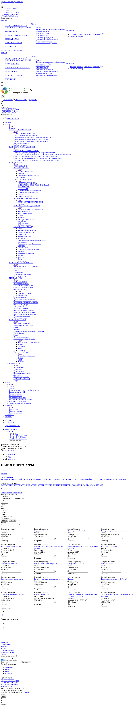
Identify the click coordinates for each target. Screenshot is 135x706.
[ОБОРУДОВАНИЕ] (18, 29)
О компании (5, 644)
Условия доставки (7, 652)
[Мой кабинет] (2, 84)
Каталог (12, 128)
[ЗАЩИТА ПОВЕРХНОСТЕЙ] (18, 24)
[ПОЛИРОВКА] (18, 45)
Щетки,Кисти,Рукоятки (26, 356)
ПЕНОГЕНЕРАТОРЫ (26, 172)
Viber (9, 457)
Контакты (4, 646)
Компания (4, 643)
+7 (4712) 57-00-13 (7, 10)
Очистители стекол (25, 293)
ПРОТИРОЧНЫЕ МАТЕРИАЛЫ (26, 267)
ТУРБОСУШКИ (7, 485)
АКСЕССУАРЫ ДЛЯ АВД (27, 230)
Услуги (11, 386)
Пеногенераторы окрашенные (11, 493)
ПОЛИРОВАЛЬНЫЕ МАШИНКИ (30, 202)
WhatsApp (11, 459)
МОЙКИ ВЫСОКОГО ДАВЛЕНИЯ (31, 210)
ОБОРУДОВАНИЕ (20, 166)
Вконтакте (11, 454)
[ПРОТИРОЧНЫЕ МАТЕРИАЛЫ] (18, 33)
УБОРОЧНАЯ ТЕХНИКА (27, 183)
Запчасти (4, 489)
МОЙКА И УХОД (20, 282)
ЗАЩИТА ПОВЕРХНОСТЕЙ (24, 134)
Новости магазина (10, 660)
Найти (3, 696)
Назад (11, 126)
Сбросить (13, 520)
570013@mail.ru (8, 450)
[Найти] (2, 6)
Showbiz (26, 692)
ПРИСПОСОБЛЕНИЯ (22, 324)
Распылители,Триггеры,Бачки (28, 343)
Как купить (13, 409)
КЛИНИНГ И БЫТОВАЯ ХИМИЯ (26, 151)
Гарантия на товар (7, 650)
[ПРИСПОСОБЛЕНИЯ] (18, 41)
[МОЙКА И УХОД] (18, 37)
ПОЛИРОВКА (19, 367)
